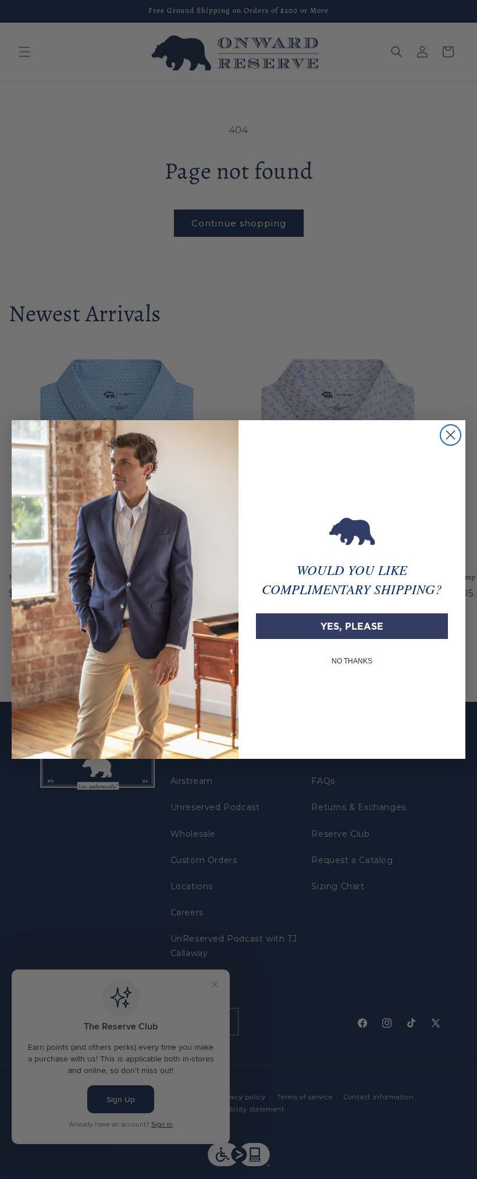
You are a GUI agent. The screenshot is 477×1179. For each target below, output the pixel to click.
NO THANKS (352, 661)
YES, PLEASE (352, 626)
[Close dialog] (450, 435)
